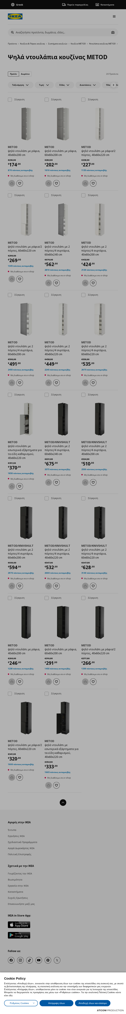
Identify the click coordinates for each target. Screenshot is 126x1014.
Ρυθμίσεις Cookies (19, 1003)
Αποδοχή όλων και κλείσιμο (93, 1003)
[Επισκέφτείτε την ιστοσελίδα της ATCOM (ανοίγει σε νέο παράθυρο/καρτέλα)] (110, 1010)
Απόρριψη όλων (56, 1003)
